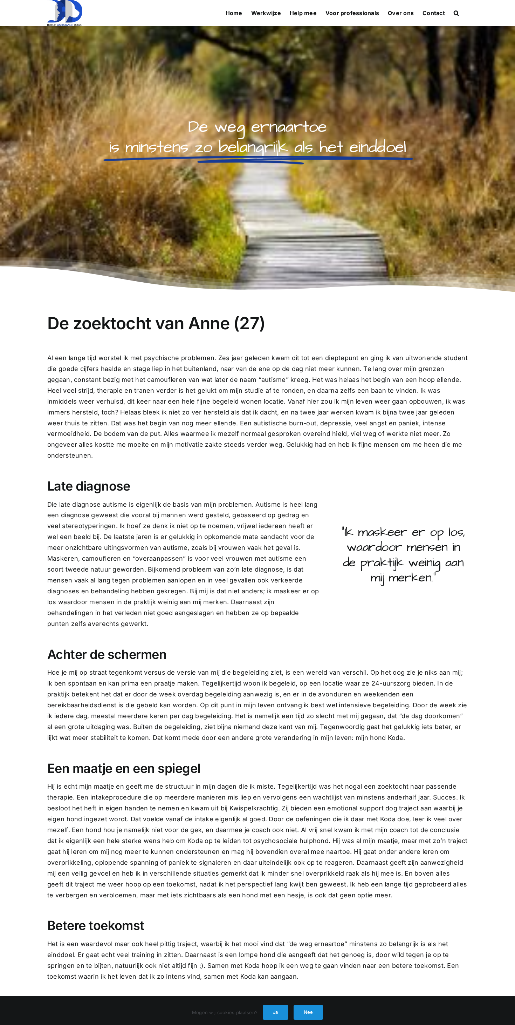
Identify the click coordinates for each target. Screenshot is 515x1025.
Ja (275, 1012)
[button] (456, 13)
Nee (308, 1012)
